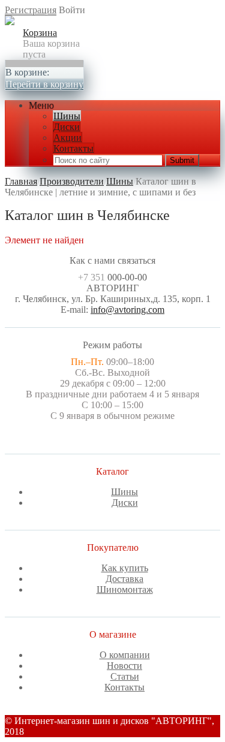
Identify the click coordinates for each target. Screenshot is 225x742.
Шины (66, 116)
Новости (124, 665)
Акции (67, 137)
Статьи (124, 676)
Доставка (124, 579)
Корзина (40, 33)
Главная (21, 181)
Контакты (73, 148)
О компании (125, 655)
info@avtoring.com (127, 309)
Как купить (124, 568)
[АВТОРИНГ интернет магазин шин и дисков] (9, 22)
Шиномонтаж (125, 589)
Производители (72, 181)
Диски (66, 127)
